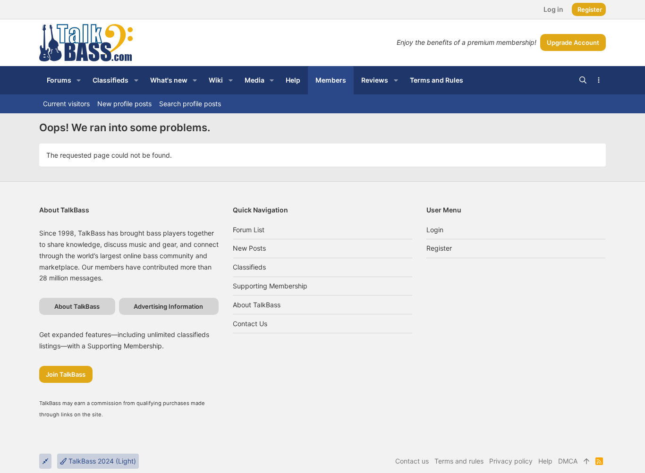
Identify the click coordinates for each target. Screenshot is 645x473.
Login (434, 230)
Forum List (248, 230)
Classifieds (249, 267)
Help (545, 461)
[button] (78, 80)
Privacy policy (511, 461)
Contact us (250, 324)
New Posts (249, 248)
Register (439, 248)
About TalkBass (256, 305)
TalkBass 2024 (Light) (101, 461)
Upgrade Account (573, 42)
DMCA (567, 461)
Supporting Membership (270, 286)
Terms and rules (459, 461)
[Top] (586, 461)
